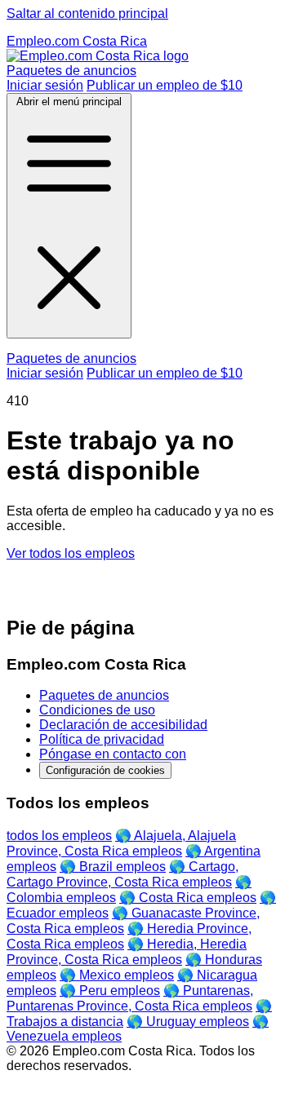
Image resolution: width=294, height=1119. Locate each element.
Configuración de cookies (105, 770)
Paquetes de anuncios (71, 70)
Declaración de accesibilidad (123, 725)
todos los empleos (59, 836)
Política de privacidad (101, 739)
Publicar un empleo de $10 (165, 85)
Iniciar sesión (45, 85)
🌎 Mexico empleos (117, 975)
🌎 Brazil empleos (113, 867)
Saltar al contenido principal (87, 13)
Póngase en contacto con (112, 754)
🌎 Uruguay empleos (188, 1021)
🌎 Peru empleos (110, 990)
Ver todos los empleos (71, 553)
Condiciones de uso (97, 710)
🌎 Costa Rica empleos (187, 897)
